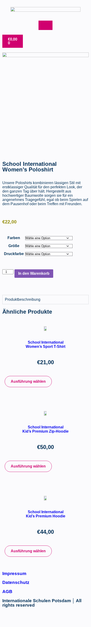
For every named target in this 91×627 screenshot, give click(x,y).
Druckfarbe (14, 254)
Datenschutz (15, 582)
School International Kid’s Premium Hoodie (45, 514)
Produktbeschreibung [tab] (22, 299)
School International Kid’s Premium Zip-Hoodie (45, 429)
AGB (7, 591)
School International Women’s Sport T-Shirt (45, 344)
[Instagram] (8, 618)
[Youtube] (21, 618)
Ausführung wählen (28, 381)
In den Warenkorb (33, 273)
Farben (13, 238)
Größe (13, 246)
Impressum (14, 573)
